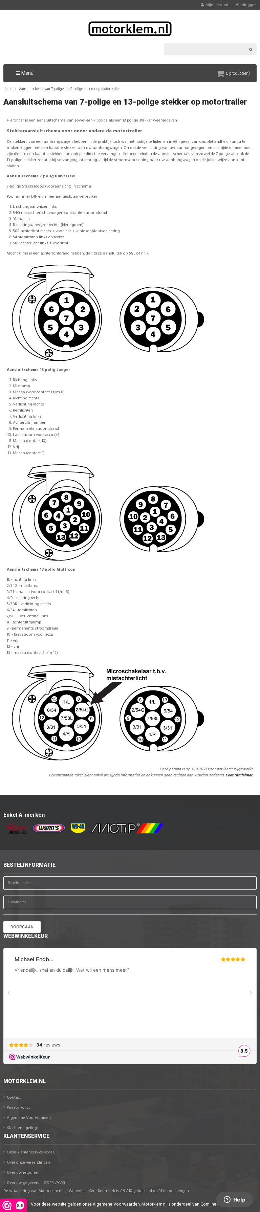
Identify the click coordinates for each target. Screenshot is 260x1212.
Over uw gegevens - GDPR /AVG (36, 1183)
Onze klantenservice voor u (31, 1152)
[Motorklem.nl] (130, 28)
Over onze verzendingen (28, 1162)
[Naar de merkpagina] (15, 828)
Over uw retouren (22, 1172)
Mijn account (217, 5)
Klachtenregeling (22, 1128)
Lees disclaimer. (239, 775)
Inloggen (249, 5)
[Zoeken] (251, 49)
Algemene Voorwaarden (29, 1118)
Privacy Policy (18, 1107)
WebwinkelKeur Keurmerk (92, 1191)
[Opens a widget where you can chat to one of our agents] (234, 1200)
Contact (14, 1097)
